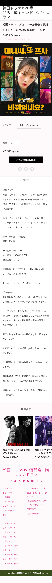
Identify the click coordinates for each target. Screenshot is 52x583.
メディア (7, 125)
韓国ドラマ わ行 (10, 563)
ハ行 (4, 39)
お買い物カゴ (8, 511)
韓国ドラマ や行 (10, 554)
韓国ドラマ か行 (10, 528)
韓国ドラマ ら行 (10, 559)
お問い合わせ (33, 513)
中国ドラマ (7, 493)
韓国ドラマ (24, 39)
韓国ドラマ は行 (10, 546)
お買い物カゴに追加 (26, 160)
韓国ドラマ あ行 (10, 523)
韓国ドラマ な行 (10, 541)
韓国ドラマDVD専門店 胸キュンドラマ (18, 12)
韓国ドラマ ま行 (10, 550)
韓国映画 (6, 497)
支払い (5, 515)
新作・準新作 (13, 39)
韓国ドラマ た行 (10, 537)
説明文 (26, 180)
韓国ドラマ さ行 (10, 532)
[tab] (26, 180)
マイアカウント (9, 506)
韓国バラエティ (9, 502)
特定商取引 (32, 509)
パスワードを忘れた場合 (37, 488)
